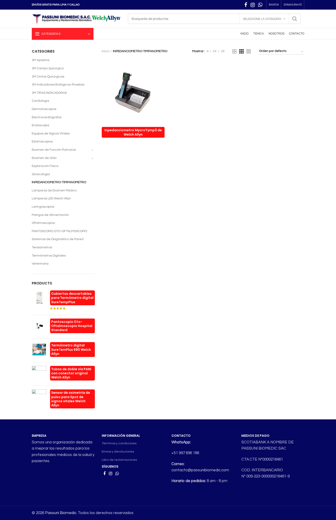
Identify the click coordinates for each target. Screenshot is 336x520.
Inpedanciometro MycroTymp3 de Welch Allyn (133, 132)
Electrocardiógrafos (46, 117)
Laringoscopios (43, 206)
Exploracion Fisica (45, 166)
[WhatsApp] (260, 5)
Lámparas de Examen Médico (54, 190)
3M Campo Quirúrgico (48, 68)
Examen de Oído (44, 158)
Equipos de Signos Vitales (51, 133)
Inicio (105, 51)
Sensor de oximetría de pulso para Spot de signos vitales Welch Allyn (70, 398)
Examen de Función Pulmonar (54, 149)
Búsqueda (294, 18)
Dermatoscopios (44, 109)
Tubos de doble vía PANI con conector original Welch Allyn (71, 373)
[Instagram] (252, 5)
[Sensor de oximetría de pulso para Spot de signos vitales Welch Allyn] (39, 399)
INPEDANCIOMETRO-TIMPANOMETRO (59, 182)
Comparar (161, 69)
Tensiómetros (42, 247)
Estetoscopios (42, 141)
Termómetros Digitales (49, 255)
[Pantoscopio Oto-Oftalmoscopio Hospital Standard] (39, 327)
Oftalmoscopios (43, 223)
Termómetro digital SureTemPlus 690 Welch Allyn (71, 349)
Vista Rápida (161, 79)
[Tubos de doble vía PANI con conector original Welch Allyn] (39, 374)
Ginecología (41, 174)
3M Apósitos (40, 60)
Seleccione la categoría (262, 19)
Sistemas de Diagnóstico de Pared (57, 239)
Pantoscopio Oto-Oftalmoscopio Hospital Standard (71, 325)
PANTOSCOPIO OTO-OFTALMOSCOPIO (59, 231)
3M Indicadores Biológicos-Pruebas (58, 84)
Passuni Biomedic (60, 513)
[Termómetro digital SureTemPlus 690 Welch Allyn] (39, 350)
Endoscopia (40, 125)
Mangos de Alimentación (50, 215)
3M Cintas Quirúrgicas (48, 76)
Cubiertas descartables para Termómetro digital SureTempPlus (72, 297)
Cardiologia (40, 100)
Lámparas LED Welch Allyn (51, 198)
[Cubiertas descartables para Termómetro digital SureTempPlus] (39, 300)
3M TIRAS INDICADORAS (49, 92)
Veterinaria (40, 263)
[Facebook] (246, 5)
